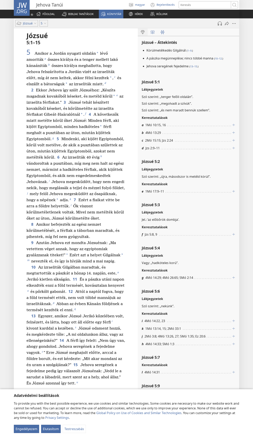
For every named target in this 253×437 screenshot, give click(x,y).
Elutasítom (51, 429)
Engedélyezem (26, 429)
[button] (78, 14)
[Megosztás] (226, 23)
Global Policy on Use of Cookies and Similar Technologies (138, 413)
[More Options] (234, 23)
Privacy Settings (57, 417)
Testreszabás (74, 429)
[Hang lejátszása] (219, 23)
